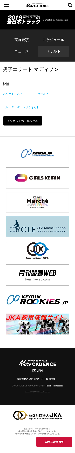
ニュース (21, 51)
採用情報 (51, 379)
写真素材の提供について (30, 379)
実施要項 (21, 40)
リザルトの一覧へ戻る (23, 121)
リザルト (53, 51)
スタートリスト (13, 93)
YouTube (54, 441)
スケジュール (53, 40)
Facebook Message (54, 386)
